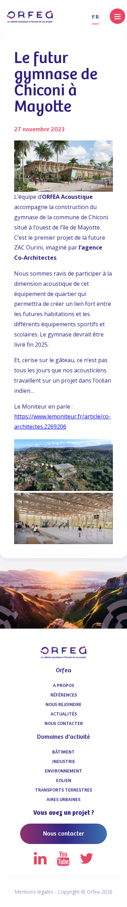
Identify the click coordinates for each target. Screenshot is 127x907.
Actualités (63, 714)
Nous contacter (63, 723)
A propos (63, 685)
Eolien (63, 780)
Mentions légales (33, 891)
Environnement (63, 771)
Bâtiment (63, 752)
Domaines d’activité (63, 737)
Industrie (63, 761)
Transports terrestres (63, 790)
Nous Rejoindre (63, 704)
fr (95, 17)
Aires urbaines (63, 799)
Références (63, 695)
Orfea (63, 670)
